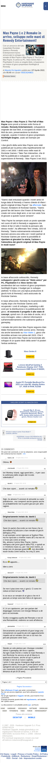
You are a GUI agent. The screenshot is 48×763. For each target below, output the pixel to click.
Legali (13, 754)
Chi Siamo (4, 754)
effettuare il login (12, 690)
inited (9, 495)
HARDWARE (11, 708)
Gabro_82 (11, 458)
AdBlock (15, 756)
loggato (21, 696)
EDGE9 (4, 711)
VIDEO (23, 711)
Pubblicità (5, 756)
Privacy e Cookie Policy (28, 754)
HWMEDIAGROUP (41, 711)
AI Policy (44, 754)
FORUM (29, 711)
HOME (3, 708)
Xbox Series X (30, 351)
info (24, 454)
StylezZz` (11, 604)
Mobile (31, 717)
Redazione (25, 756)
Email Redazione (39, 756)
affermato (37, 205)
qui (29, 705)
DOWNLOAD (43, 708)
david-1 (10, 483)
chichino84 (11, 468)
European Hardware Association (37, 749)
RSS (8, 758)
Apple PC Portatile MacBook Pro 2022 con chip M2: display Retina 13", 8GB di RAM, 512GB (30, 384)
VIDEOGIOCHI (22, 708)
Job (20, 758)
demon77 (11, 573)
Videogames (27, 73)
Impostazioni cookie (33, 758)
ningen (10, 644)
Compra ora (30, 356)
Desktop (17, 717)
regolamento (32, 699)
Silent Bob (11, 512)
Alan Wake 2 (29, 332)
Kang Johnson (12, 557)
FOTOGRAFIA (13, 711)
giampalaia (11, 626)
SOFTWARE (33, 708)
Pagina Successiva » (24, 686)
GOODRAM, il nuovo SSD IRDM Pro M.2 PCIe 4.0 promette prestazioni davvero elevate (29, 438)
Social (14, 758)
